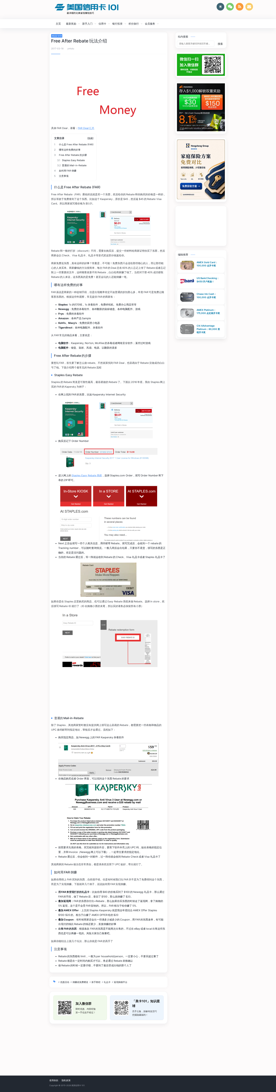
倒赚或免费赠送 (80, 982)
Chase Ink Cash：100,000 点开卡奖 (206, 296)
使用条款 (53, 1080)
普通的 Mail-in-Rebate (72, 165)
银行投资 (117, 23)
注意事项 (61, 176)
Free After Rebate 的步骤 (70, 155)
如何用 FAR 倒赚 (65, 170)
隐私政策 (66, 1080)
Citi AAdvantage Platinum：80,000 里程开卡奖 (208, 329)
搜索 (220, 43)
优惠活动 (64, 982)
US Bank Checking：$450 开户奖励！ (208, 280)
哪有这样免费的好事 (67, 149)
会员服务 (150, 23)
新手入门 (87, 23)
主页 (58, 23)
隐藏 (90, 138)
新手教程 (96, 982)
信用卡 (102, 23)
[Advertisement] (108, 65)
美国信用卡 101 (77, 1085)
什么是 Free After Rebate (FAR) (73, 144)
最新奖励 (71, 23)
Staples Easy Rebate (71, 160)
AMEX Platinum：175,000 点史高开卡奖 (208, 312)
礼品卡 (107, 982)
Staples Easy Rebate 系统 (87, 475)
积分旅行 (134, 23)
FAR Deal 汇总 (86, 128)
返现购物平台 (120, 982)
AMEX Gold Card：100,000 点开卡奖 (207, 264)
